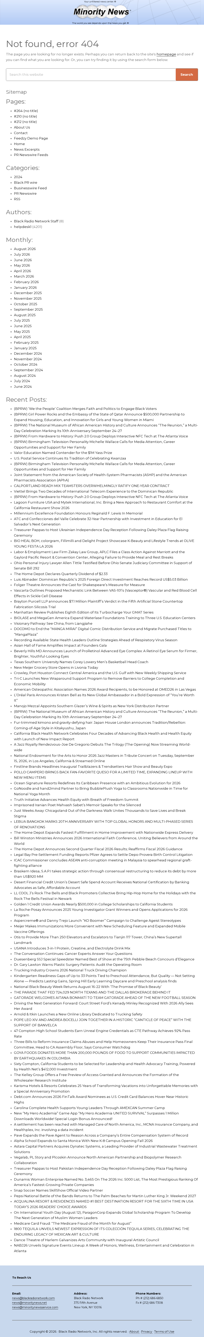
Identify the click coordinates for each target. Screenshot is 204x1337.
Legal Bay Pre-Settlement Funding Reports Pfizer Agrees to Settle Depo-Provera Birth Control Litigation (103, 855)
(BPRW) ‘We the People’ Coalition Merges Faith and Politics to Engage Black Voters (85, 409)
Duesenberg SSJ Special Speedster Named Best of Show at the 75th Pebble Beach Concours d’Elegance (104, 959)
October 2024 (25, 364)
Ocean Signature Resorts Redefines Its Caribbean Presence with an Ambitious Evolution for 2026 (97, 783)
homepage (166, 54)
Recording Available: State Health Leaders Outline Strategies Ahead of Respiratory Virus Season (96, 640)
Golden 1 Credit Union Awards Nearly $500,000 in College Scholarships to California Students (93, 904)
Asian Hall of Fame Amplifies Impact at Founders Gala (60, 645)
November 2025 (28, 298)
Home (19, 144)
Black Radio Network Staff (36, 221)
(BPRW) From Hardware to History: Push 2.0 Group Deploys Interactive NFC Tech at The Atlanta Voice (101, 436)
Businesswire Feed (30, 188)
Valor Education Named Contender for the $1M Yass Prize (63, 453)
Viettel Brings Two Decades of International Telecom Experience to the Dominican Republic (93, 491)
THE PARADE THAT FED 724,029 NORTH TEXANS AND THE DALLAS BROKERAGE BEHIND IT (92, 992)
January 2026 (25, 288)
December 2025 (28, 293)
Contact (21, 133)
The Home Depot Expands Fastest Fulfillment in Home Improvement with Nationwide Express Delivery (103, 832)
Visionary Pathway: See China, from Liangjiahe (53, 623)
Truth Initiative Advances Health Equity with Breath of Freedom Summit (76, 800)
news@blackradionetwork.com (33, 1298)
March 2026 (24, 276)
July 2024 (22, 381)
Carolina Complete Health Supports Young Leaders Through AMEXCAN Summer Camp (89, 1108)
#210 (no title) (25, 116)
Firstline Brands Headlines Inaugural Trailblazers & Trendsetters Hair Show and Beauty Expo (93, 767)
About (134, 1331)
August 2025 (25, 315)
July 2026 (22, 254)
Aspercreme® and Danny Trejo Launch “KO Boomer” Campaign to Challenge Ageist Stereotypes (97, 921)
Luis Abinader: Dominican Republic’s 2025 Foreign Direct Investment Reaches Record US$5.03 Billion (101, 579)
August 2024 (25, 376)
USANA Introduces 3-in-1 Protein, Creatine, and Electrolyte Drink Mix (72, 948)
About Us (22, 127)
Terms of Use (164, 1331)
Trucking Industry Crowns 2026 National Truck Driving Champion (70, 970)
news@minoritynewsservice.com (35, 1307)
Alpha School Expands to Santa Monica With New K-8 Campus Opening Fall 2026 (83, 1141)
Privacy (147, 1331)
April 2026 (22, 271)
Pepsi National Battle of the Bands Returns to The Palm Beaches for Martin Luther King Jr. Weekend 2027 (105, 1196)
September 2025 (28, 309)
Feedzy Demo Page (31, 138)
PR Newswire (25, 193)
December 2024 (28, 353)
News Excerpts (27, 149)
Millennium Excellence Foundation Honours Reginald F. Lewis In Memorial (78, 513)
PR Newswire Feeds (31, 155)
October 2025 (25, 304)
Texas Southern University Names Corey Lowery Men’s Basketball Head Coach (81, 662)
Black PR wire (25, 183)
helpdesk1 (22, 227)
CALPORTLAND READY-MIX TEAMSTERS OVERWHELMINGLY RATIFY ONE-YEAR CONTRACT (92, 486)
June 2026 (23, 260)
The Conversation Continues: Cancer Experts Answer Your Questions (73, 954)
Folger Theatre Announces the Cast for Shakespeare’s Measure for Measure (79, 585)
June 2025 (23, 326)
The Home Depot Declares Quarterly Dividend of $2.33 (61, 574)
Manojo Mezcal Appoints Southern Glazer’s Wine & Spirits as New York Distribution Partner (91, 706)
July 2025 (22, 320)
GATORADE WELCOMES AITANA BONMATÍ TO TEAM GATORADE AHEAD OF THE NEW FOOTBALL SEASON (105, 998)
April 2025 (22, 337)
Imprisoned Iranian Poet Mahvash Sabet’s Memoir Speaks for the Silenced (77, 805)
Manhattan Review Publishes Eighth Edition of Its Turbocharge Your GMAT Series (84, 612)
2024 (18, 177)
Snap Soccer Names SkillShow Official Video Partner (58, 1190)
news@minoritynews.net (29, 1303)
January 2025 (25, 348)
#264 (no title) (26, 111)
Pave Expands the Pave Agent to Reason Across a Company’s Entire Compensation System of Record (101, 1135)
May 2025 (22, 332)
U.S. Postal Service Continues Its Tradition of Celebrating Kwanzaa (70, 458)
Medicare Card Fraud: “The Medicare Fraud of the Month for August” (72, 1223)
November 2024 (28, 359)
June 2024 (23, 387)
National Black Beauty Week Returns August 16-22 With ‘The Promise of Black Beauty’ (88, 987)
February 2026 (26, 282)
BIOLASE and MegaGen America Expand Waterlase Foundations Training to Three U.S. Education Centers (104, 618)
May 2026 (22, 265)
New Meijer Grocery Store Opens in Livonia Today (56, 667)
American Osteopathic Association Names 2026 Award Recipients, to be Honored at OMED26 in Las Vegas (105, 689)
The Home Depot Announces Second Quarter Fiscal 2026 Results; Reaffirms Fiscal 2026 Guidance (98, 849)
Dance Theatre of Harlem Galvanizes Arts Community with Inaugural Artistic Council (86, 1240)
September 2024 (28, 370)
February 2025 (26, 343)
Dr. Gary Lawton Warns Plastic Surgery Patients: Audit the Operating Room (78, 965)
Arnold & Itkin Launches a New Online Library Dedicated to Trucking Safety (78, 1014)
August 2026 (25, 249)
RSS (17, 199)
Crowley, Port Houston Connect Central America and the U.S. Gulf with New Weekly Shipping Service (100, 673)
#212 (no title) (25, 122)
